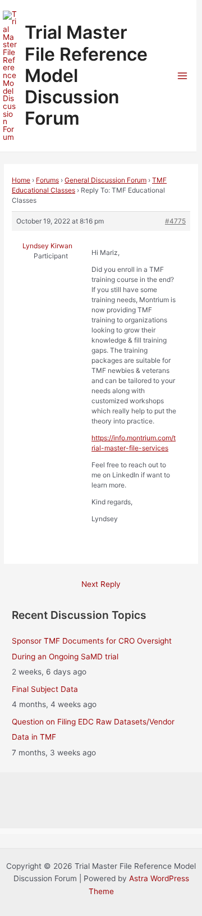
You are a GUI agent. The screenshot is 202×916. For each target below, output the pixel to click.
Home (21, 180)
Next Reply (101, 584)
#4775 (175, 221)
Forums (47, 180)
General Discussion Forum (105, 180)
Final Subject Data (45, 689)
